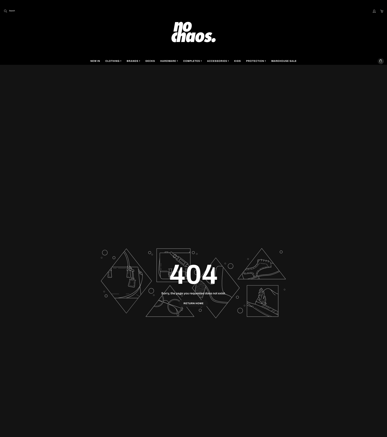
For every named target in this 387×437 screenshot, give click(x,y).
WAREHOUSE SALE (284, 61)
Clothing (112, 61)
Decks (150, 61)
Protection (255, 61)
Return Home (194, 303)
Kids (237, 61)
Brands (133, 61)
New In (95, 61)
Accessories (217, 61)
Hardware (168, 61)
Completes (192, 61)
